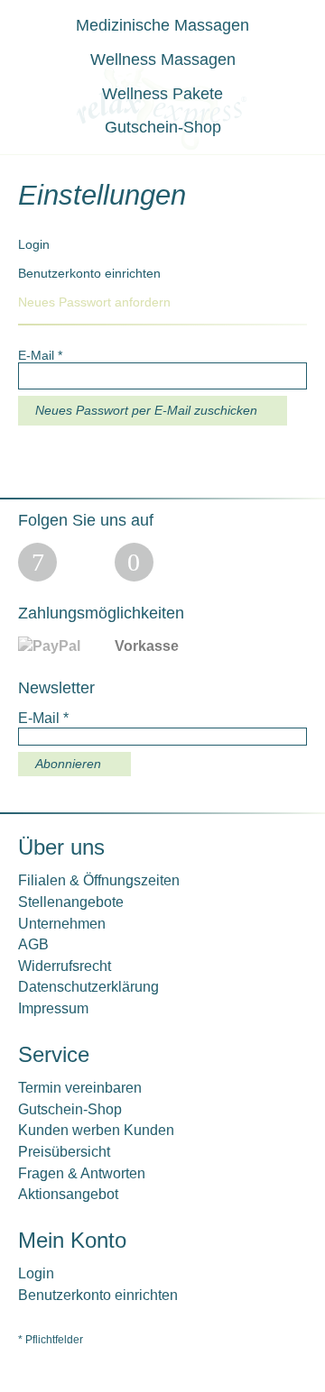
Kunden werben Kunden (96, 1130)
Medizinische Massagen (162, 25)
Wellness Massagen (163, 59)
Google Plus (134, 562)
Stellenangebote (71, 902)
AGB (33, 944)
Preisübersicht (64, 1151)
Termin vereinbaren (80, 1087)
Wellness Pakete (162, 94)
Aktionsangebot (68, 1194)
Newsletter (56, 688)
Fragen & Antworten (81, 1173)
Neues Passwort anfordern (99, 305)
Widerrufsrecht (64, 966)
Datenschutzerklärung (88, 986)
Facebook (37, 562)
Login (34, 244)
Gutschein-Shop (163, 127)
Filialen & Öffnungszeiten (99, 880)
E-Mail (40, 355)
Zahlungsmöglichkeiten (101, 613)
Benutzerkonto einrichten (89, 273)
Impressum (53, 1008)
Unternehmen (62, 923)
